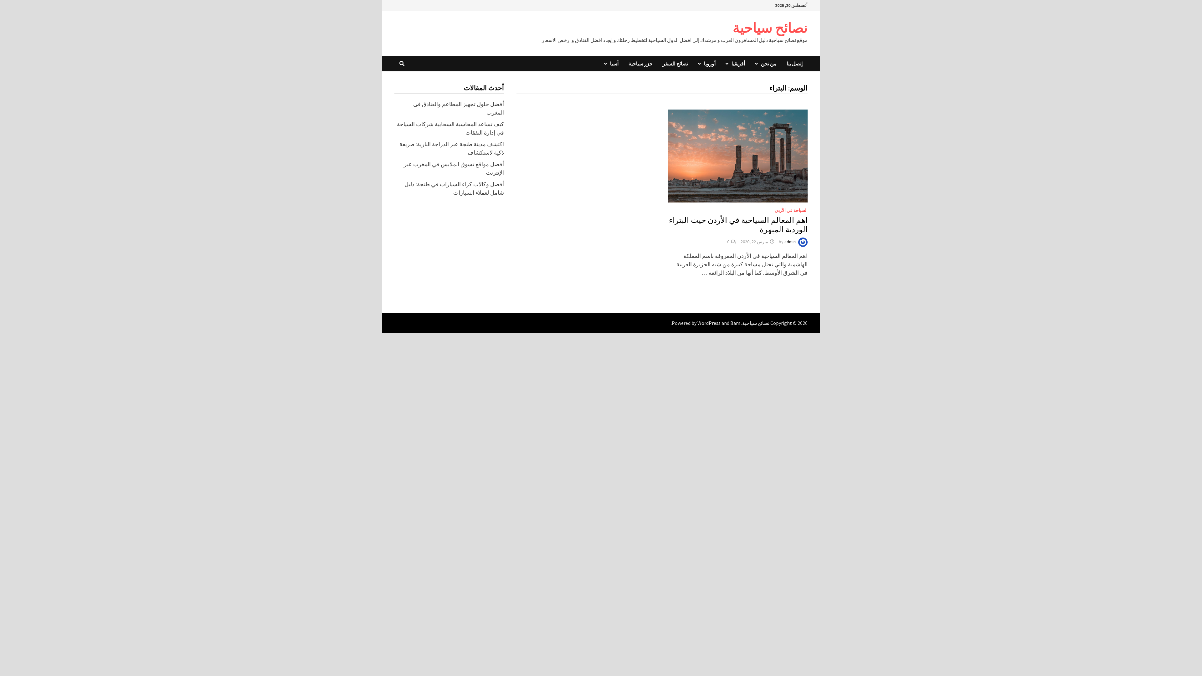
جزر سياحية (641, 63)
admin (790, 241)
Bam (735, 323)
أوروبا (710, 63)
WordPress (709, 323)
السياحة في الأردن (791, 210)
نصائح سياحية (770, 27)
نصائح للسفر (675, 63)
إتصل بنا (795, 63)
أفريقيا (738, 63)
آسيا (614, 63)
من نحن (769, 63)
